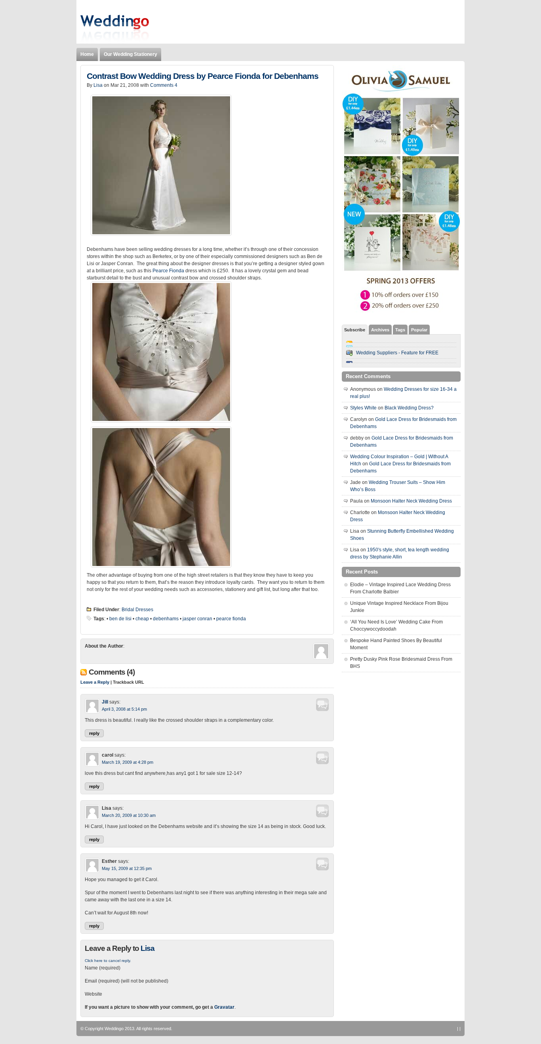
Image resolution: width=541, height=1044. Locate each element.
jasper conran (197, 618)
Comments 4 (163, 85)
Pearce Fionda (168, 270)
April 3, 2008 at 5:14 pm (124, 709)
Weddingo (114, 1028)
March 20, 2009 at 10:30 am (129, 815)
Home (87, 54)
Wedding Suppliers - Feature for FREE (397, 353)
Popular (419, 329)
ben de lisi (120, 618)
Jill (105, 702)
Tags (400, 329)
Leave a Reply (94, 682)
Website (93, 994)
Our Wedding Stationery (130, 54)
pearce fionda (231, 618)
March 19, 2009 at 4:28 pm (127, 762)
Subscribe (354, 329)
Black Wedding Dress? (409, 408)
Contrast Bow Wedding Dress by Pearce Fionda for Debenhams (202, 76)
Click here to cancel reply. (108, 960)
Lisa (98, 85)
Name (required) (102, 968)
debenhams (166, 618)
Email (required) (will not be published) (126, 981)
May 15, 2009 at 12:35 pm (127, 868)
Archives (380, 329)
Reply (94, 733)
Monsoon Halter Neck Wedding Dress (411, 501)
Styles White (363, 408)
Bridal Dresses (137, 609)
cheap (142, 618)
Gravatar (224, 1007)
